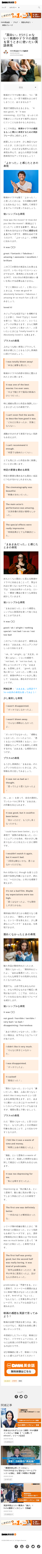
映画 (20, 1381)
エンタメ (7, 1381)
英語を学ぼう (26, 22)
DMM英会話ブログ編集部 (19, 51)
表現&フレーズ (7, 25)
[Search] (39, 7)
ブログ (15, 22)
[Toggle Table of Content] (21, 87)
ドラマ (14, 1381)
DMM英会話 (5, 22)
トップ (4, 7)
